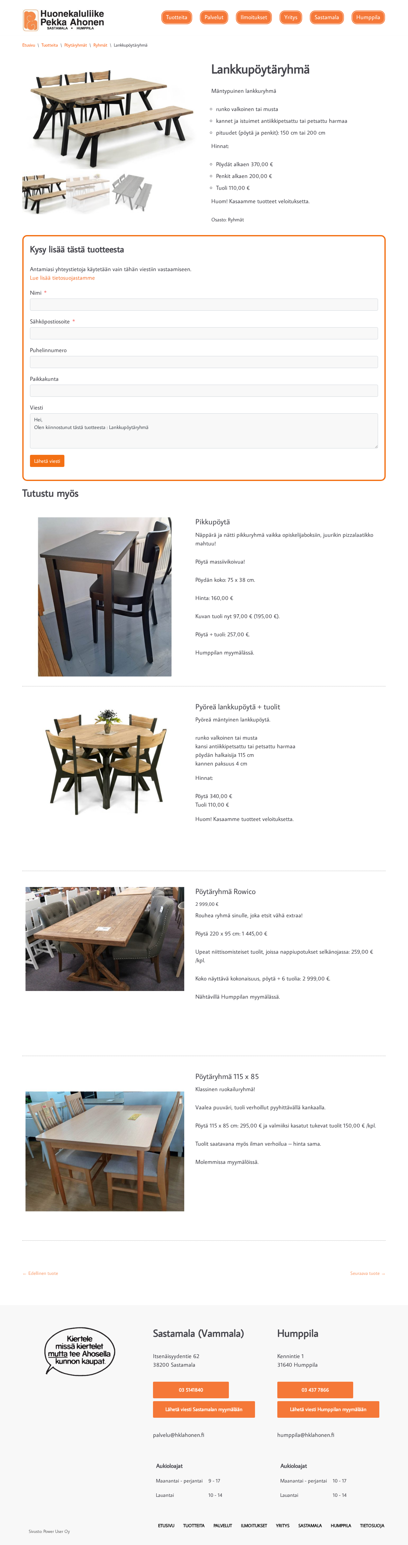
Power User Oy (56, 1531)
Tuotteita (176, 17)
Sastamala (327, 17)
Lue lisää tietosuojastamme (62, 277)
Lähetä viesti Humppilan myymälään (328, 1409)
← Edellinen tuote (40, 1273)
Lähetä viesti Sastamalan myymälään (204, 1409)
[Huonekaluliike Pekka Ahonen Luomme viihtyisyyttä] (63, 20)
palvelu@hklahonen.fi (178, 1434)
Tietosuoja (372, 1525)
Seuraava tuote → (368, 1273)
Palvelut (214, 17)
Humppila (368, 17)
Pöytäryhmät (75, 45)
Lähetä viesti (47, 461)
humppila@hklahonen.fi (305, 1434)
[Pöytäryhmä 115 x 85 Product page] (105, 1148)
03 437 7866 (315, 1389)
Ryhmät (100, 45)
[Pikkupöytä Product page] (105, 593)
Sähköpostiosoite (50, 321)
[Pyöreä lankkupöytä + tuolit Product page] (105, 778)
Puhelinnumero (48, 350)
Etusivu (28, 45)
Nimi (35, 292)
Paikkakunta (44, 378)
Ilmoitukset (254, 17)
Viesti (36, 407)
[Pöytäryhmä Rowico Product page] (105, 963)
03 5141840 (191, 1389)
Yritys (290, 17)
